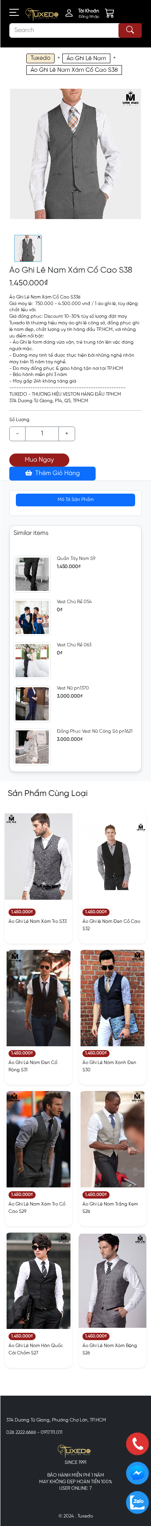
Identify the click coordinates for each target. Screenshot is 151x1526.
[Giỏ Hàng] (115, 14)
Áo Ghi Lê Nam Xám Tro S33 (38, 921)
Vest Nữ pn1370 (73, 688)
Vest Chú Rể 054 (74, 601)
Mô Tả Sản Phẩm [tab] (76, 499)
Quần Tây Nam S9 (76, 558)
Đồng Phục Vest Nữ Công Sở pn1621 (94, 731)
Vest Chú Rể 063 (74, 644)
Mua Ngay (39, 460)
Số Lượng (19, 419)
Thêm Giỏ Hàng (57, 473)
